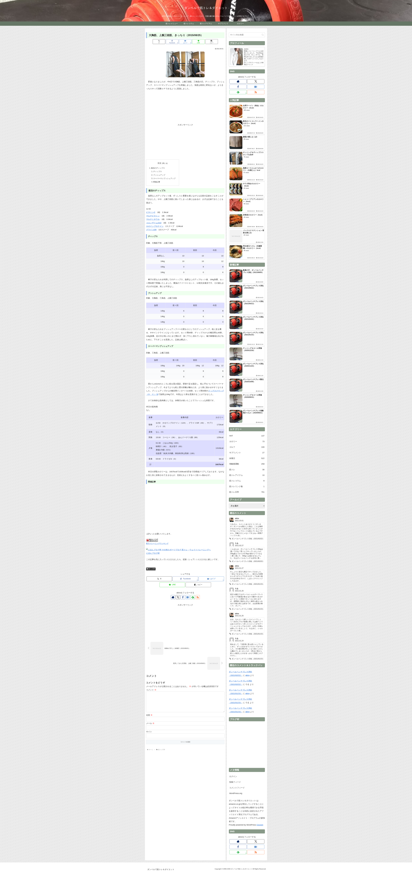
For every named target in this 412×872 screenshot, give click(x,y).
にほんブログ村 (153, 553)
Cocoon (260, 825)
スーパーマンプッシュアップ (164, 178)
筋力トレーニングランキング (157, 543)
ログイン (233, 776)
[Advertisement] (185, 108)
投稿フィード (235, 782)
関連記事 (156, 182)
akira (247, 675)
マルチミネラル (153, 219)
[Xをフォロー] (178, 597)
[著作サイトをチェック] (173, 597)
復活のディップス (158, 168)
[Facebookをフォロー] (183, 597)
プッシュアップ (159, 175)
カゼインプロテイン (155, 226)
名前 (149, 715)
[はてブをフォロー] (188, 597)
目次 (159, 163)
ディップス (157, 171)
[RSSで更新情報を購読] (197, 597)
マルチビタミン (153, 216)
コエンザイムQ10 (153, 223)
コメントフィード (237, 788)
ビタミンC (150, 212)
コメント (151, 690)
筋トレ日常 (151, 569)
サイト (149, 732)
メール (150, 723)
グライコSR (151, 230)
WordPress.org (235, 793)
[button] (211, 41)
